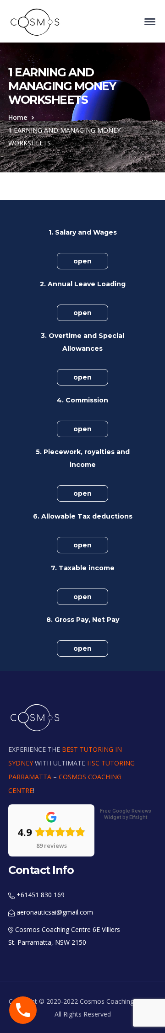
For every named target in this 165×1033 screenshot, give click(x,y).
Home (17, 117)
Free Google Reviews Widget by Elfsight (125, 814)
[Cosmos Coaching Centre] (35, 21)
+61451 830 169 (40, 894)
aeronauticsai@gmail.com (54, 912)
